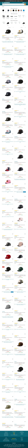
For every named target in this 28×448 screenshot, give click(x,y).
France (14, 445)
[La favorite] (12, 34)
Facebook (22, 439)
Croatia (14, 444)
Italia (23, 445)
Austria (5, 444)
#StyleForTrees (6, 439)
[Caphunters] (9, 2)
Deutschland (5, 445)
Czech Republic (19, 444)
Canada (12, 444)
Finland (12, 445)
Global (15, 445)
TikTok (22, 438)
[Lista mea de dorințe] (23, 2)
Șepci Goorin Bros (6, 433)
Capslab (15, 386)
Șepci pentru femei (6, 434)
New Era (3, 36)
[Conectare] (22, 2)
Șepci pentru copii (6, 435)
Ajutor (6, 437)
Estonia (10, 445)
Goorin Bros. (16, 61)
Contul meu (6, 438)
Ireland (22, 445)
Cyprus (16, 444)
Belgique (8, 444)
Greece (18, 445)
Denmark (23, 444)
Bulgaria (10, 444)
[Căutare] (25, 4)
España (7, 445)
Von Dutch (16, 36)
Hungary (20, 445)
